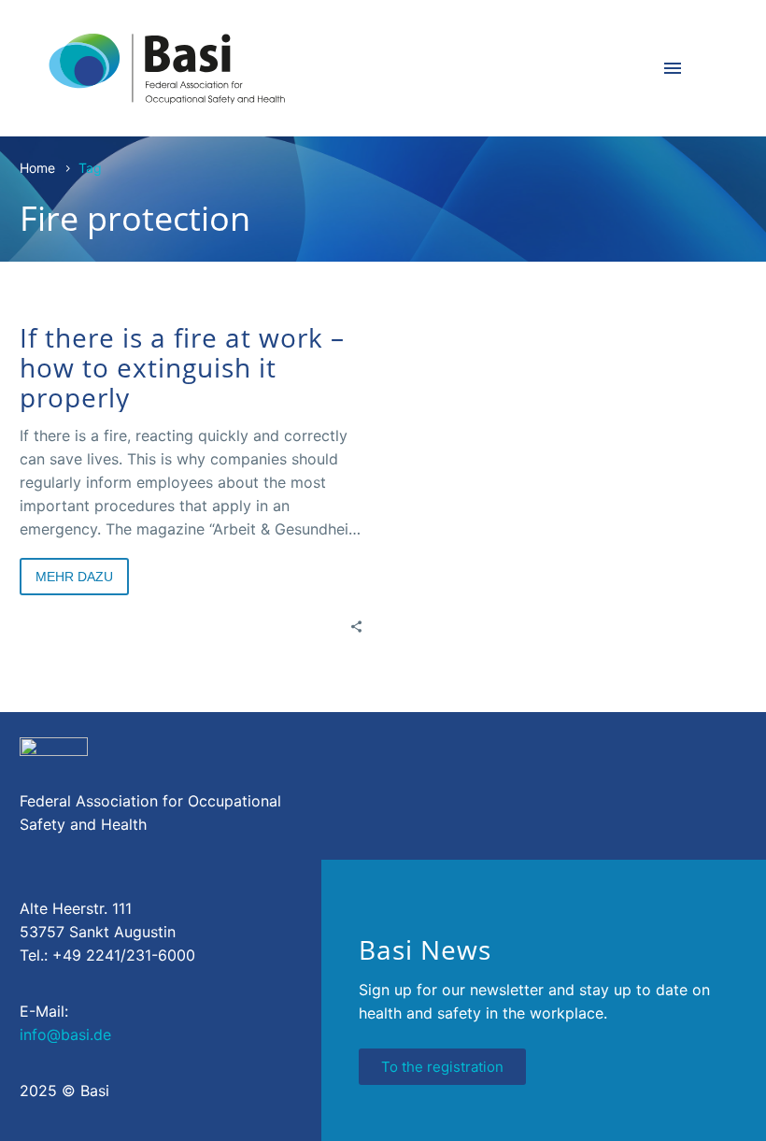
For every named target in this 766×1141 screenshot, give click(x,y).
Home (37, 168)
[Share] (356, 626)
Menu (672, 68)
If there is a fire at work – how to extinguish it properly (182, 367)
